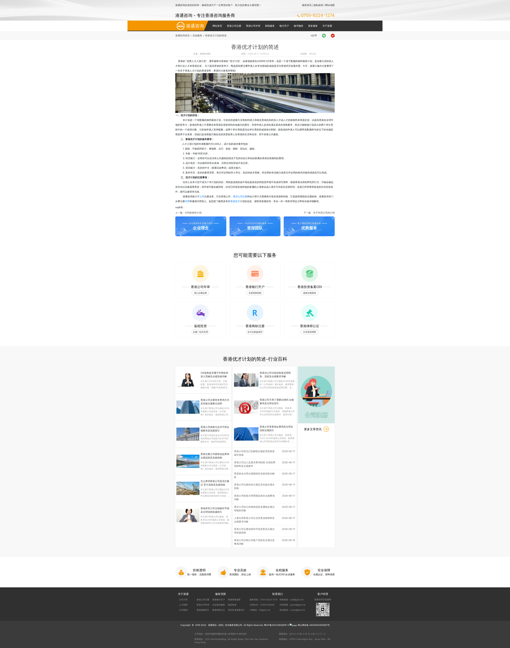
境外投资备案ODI (236, 610)
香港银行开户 (218, 599)
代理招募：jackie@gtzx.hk (292, 604)
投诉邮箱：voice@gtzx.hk (292, 610)
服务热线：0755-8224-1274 (263, 599)
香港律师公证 (218, 610)
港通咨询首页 (182, 35)
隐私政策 (318, 5)
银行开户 (284, 25)
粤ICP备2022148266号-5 (276, 625)
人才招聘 (183, 604)
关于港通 (327, 25)
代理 (187, 201)
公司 (201, 196)
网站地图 (330, 5)
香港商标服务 (234, 599)
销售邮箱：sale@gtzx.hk (292, 599)
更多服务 (313, 25)
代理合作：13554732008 (262, 604)
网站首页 (217, 25)
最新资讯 (307, 5)
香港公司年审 (253, 25)
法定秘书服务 (218, 604)
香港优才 (235, 201)
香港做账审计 (203, 610)
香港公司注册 (234, 25)
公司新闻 (183, 610)
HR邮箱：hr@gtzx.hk (260, 610)
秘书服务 (298, 25)
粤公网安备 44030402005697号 (314, 625)
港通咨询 (195, 26)
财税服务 (270, 25)
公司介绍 (183, 599)
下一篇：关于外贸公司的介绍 (319, 212)
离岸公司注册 (240, 196)
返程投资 (232, 604)
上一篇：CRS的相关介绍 (188, 212)
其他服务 (197, 35)
